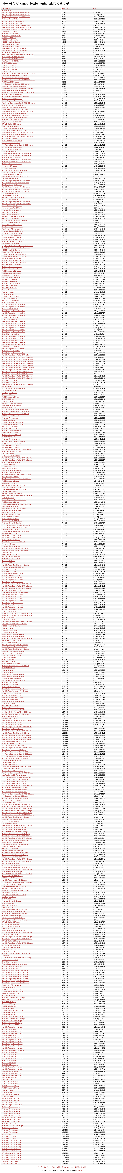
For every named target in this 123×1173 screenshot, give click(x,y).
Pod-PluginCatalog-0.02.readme (12, 185)
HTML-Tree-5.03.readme (9, 382)
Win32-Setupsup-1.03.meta (10, 397)
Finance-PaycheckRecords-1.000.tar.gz (14, 920)
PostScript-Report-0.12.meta (11, 546)
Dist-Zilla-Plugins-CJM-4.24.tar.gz (12, 1037)
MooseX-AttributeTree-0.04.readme (13, 208)
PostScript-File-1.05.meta (10, 34)
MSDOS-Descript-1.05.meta (11, 626)
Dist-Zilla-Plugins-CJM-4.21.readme (13, 325)
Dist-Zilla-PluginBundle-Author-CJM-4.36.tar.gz (17, 937)
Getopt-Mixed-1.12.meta (9, 483)
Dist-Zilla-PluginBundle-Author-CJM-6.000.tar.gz (17, 943)
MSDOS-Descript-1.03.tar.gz (11, 556)
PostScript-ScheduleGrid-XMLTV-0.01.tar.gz (16, 804)
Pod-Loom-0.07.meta (8, 563)
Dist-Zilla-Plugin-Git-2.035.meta (12, 966)
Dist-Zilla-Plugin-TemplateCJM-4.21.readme (16, 191)
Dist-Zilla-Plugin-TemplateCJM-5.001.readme (16, 181)
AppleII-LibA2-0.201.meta (10, 716)
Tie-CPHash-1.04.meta (9, 38)
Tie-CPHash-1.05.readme (10, 195)
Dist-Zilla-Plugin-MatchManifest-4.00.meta (15, 409)
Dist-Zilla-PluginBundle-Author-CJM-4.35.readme (17, 359)
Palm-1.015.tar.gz (7, 1092)
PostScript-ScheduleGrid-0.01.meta (13, 422)
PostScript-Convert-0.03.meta (11, 523)
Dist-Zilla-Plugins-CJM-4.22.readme (13, 311)
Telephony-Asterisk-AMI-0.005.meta (13, 676)
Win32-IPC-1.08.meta (8, 420)
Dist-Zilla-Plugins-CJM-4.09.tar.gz (12, 1042)
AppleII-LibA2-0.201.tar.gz (10, 1084)
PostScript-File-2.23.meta (10, 685)
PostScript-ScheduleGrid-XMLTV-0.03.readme (16, 159)
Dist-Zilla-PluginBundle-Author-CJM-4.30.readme (17, 384)
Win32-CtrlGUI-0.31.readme (11, 445)
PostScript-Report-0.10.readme (12, 174)
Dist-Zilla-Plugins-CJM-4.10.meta (12, 579)
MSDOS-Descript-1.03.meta (11, 42)
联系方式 (60, 1167)
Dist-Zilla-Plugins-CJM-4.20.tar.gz (12, 1027)
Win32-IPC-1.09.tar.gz (9, 1002)
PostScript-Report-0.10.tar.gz (11, 1107)
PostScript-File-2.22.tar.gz (10, 1128)
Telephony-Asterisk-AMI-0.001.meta (13, 636)
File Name (5, 8)
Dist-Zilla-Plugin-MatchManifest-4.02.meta (15, 649)
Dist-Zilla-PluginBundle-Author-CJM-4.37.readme (17, 363)
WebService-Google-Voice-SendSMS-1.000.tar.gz (18, 794)
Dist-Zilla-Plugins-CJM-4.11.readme (13, 349)
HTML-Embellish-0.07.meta (10, 519)
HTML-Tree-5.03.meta (9, 571)
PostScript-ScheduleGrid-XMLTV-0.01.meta (15, 414)
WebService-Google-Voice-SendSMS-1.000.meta (17, 613)
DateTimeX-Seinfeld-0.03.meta (11, 470)
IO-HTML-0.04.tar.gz (8, 903)
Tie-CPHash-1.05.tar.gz (9, 764)
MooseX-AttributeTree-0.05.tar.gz (12, 850)
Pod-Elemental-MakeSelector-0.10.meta (14, 781)
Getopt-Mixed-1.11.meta (9, 466)
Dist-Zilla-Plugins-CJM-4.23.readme (13, 332)
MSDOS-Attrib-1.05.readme (10, 218)
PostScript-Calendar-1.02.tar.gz (12, 1023)
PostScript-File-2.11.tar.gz (10, 1123)
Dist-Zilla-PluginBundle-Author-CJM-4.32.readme (17, 378)
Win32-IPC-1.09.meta (8, 437)
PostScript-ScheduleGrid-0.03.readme (14, 262)
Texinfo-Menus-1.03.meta (10, 554)
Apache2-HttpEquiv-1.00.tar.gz (11, 769)
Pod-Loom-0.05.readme (9, 151)
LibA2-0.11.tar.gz (7, 1079)
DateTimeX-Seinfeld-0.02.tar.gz (12, 863)
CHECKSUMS (6, 1134)
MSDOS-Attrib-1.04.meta (10, 40)
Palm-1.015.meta (7, 672)
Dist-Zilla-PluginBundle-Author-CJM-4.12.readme (17, 372)
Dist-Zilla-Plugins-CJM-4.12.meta (12, 594)
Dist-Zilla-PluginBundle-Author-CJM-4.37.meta (17, 739)
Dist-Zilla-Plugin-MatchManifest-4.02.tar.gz (15, 817)
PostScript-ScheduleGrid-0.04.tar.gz (13, 1016)
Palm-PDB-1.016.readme (10, 302)
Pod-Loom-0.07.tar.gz (8, 1012)
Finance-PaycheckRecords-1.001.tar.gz (14, 964)
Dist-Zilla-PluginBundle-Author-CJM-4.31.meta (17, 584)
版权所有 (79, 1170)
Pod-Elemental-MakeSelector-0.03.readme (15, 96)
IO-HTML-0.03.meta (8, 399)
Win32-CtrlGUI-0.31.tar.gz (10, 1065)
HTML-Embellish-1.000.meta (11, 540)
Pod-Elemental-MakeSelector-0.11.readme (15, 78)
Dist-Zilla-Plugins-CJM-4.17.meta (12, 600)
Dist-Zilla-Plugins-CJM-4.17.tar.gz (12, 1077)
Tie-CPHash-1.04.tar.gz (9, 464)
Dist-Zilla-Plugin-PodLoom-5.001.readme (15, 176)
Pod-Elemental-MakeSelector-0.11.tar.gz (14, 909)
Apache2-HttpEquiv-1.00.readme (12, 105)
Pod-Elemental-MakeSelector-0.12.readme (15, 84)
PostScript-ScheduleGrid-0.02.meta (13, 424)
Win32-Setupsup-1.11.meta (10, 481)
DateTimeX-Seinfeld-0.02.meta (11, 405)
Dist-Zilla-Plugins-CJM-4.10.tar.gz (12, 1048)
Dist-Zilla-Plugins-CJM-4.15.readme (13, 340)
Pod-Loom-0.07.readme (9, 166)
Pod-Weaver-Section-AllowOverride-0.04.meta (16, 525)
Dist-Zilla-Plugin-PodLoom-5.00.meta (13, 542)
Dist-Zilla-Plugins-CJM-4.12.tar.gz (12, 1058)
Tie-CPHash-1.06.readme (10, 178)
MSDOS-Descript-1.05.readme (11, 223)
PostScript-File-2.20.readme (11, 351)
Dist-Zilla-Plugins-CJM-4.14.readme (13, 328)
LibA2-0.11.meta (7, 552)
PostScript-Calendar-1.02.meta (11, 678)
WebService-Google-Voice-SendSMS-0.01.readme (18, 55)
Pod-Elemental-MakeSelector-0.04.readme (15, 115)
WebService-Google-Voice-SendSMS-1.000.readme (18, 73)
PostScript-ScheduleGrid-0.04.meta (13, 573)
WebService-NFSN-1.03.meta (11, 693)
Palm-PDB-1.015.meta (9, 617)
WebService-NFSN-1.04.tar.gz (11, 1000)
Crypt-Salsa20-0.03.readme (10, 44)
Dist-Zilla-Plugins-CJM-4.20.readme (13, 315)
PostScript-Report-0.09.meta (11, 439)
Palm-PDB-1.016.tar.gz (9, 1060)
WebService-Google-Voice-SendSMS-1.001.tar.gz (18, 806)
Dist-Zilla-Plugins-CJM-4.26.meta (12, 722)
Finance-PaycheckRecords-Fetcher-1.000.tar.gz (17, 890)
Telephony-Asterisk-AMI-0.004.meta (13, 674)
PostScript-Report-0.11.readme (11, 237)
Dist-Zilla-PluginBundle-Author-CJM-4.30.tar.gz (17, 836)
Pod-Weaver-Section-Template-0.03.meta (15, 592)
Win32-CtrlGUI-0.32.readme (11, 447)
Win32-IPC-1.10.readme (9, 279)
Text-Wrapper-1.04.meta (9, 468)
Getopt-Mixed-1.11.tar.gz (9, 955)
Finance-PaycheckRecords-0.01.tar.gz (14, 895)
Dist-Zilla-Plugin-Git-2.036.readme (13, 21)
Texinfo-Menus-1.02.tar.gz (10, 949)
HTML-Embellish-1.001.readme (12, 147)
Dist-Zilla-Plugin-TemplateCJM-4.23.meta (15, 691)
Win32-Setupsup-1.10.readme (11, 277)
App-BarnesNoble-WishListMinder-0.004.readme (17, 246)
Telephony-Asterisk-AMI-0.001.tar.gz (13, 819)
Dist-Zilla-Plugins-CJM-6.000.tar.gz (13, 1050)
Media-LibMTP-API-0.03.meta (11, 535)
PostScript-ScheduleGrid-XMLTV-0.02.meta (15, 411)
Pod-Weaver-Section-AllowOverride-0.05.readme (17, 136)
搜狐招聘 (46, 1167)
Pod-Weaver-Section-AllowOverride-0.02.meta (16, 475)
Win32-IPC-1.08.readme (9, 281)
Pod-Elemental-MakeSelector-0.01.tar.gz (15, 787)
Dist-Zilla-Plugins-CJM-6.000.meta (13, 745)
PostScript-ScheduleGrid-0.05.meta (13, 708)
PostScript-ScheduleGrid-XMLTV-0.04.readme (16, 153)
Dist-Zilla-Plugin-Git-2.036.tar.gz (12, 1105)
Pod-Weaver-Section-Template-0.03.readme (16, 17)
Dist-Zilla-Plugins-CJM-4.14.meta (12, 603)
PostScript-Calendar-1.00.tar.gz (12, 1021)
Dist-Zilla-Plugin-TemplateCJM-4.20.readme (16, 202)
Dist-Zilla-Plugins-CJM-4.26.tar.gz (12, 1044)
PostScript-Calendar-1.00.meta (11, 435)
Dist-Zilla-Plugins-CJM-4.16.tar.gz (12, 1075)
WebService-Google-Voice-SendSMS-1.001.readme (18, 80)
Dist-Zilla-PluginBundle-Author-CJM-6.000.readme (18, 367)
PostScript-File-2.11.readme (11, 296)
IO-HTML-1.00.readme (9, 67)
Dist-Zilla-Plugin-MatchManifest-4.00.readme (16, 12)
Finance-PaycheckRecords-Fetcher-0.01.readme (17, 88)
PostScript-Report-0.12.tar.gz (11, 1115)
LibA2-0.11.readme (8, 453)
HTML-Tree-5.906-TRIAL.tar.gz (11, 1153)
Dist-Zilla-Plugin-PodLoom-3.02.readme (14, 117)
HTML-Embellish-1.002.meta (11, 687)
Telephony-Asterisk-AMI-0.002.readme (14, 134)
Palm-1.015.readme (8, 294)
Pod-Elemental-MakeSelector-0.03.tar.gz (15, 832)
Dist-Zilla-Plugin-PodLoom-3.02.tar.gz (14, 750)
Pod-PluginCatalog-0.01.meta (11, 487)
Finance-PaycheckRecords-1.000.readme (15, 109)
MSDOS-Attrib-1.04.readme (10, 300)
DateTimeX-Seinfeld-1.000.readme (13, 57)
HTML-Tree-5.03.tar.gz (9, 1138)
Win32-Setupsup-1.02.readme (11, 271)
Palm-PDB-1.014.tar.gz (9, 1054)
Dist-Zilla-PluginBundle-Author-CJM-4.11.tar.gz (17, 785)
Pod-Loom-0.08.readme (9, 168)
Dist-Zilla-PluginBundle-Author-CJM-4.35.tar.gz (17, 932)
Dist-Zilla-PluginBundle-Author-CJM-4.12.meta (17, 458)
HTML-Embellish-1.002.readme (12, 141)
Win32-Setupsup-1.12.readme (11, 258)
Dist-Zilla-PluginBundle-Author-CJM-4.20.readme (17, 376)
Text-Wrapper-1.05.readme (10, 212)
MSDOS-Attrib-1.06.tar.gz (10, 878)
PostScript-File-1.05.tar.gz (10, 1035)
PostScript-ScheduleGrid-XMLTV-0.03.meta (15, 531)
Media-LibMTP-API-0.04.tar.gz (11, 1121)
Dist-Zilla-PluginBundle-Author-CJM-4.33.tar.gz (17, 861)
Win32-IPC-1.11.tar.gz (9, 1008)
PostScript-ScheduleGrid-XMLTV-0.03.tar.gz (16, 867)
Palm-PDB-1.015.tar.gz (9, 1056)
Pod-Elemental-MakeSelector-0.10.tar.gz (15, 886)
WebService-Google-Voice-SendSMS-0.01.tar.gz (17, 773)
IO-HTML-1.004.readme (9, 69)
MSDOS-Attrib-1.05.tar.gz (10, 848)
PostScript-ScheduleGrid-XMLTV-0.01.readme (16, 155)
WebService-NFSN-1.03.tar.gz (11, 989)
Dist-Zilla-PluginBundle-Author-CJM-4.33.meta (17, 720)
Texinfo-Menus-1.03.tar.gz (10, 960)
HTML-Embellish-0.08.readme (11, 124)
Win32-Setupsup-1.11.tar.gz (10, 1098)
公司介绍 (77, 1167)
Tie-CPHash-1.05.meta (9, 391)
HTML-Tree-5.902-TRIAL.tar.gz (11, 1144)
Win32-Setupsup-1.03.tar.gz (10, 1088)
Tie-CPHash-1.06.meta (9, 491)
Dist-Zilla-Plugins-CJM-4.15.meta (12, 605)
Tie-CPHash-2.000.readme (10, 82)
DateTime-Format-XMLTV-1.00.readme (14, 48)
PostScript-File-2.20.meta (10, 418)
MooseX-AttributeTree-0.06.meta (12, 653)
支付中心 (39, 1167)
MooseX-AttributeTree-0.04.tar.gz (12, 800)
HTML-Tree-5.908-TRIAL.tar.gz (11, 1157)
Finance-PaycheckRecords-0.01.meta (14, 500)
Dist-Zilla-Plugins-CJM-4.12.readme (13, 338)
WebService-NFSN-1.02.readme (12, 241)
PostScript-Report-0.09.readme (12, 164)
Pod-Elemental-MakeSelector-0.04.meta (14, 783)
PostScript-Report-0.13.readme (12, 210)
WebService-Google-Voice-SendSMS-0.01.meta (17, 496)
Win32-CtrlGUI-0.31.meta (10, 533)
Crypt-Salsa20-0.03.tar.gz (10, 1163)
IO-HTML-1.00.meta (8, 498)
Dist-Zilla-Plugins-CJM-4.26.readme (13, 342)
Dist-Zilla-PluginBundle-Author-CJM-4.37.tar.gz (17, 939)
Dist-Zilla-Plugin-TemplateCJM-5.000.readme (16, 204)
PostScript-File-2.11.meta (10, 428)
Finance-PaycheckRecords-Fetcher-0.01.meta (16, 504)
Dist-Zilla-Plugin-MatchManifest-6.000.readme (16, 27)
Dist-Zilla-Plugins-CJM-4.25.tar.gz (12, 1039)
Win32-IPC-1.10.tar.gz (9, 1006)
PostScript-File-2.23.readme (11, 283)
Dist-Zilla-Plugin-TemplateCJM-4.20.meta (15, 550)
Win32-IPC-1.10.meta (8, 661)
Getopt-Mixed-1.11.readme (10, 346)
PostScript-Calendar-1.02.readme (12, 120)
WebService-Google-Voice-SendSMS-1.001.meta (17, 615)
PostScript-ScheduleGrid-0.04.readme (14, 254)
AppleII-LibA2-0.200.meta (10, 699)
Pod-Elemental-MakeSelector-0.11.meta (14, 792)
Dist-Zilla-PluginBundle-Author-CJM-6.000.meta (17, 747)
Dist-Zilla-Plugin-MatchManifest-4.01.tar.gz (15, 798)
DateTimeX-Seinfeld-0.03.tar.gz (12, 871)
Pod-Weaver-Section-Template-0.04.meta (15, 853)
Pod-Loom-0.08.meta (8, 561)
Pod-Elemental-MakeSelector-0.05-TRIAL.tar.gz (17, 874)
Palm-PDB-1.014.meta (9, 611)
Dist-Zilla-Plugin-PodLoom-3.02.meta (13, 388)
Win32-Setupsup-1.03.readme (11, 264)
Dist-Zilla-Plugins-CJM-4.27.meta (12, 724)
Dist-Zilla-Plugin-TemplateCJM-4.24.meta (15, 689)
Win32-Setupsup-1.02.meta (10, 407)
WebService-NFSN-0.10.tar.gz (11, 985)
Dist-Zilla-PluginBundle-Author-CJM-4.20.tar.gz (17, 825)
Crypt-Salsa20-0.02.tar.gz (10, 1161)
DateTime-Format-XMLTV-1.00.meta (13, 485)
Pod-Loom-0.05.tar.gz (8, 995)
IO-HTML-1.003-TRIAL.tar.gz (11, 947)
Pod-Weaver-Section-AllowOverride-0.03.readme (17, 145)
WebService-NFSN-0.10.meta (11, 451)
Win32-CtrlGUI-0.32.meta (10, 706)
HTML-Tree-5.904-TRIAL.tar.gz (11, 1149)
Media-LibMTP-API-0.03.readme (12, 233)
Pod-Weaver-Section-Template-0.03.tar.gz (15, 779)
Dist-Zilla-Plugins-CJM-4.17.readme (13, 321)
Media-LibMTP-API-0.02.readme (12, 206)
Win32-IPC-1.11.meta (8, 668)
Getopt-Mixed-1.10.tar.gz (9, 718)
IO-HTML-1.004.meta (8, 703)
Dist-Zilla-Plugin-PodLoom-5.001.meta (14, 680)
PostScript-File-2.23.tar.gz (10, 1130)
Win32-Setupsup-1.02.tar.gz (10, 1086)
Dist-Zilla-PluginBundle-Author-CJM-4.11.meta (16, 449)
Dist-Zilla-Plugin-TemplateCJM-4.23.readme (16, 189)
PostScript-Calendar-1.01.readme (12, 231)
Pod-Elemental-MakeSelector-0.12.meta (14, 790)
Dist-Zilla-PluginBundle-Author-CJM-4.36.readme (17, 370)
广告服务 (53, 1167)
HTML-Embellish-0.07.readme (11, 157)
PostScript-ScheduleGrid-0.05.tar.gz (13, 1018)
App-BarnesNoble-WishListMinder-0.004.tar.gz (16, 958)
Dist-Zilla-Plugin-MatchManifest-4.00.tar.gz (15, 758)
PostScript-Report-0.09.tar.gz (11, 1111)
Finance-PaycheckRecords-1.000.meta (14, 624)
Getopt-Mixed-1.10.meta (9, 31)
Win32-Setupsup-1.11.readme (11, 273)
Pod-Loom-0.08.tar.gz (8, 1014)
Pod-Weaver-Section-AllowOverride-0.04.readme (17, 132)
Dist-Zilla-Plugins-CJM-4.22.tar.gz (12, 1031)
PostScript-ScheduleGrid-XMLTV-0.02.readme (16, 162)
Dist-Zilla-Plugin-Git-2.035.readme (13, 23)
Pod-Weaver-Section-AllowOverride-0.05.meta (16, 756)
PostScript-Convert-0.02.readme (12, 99)
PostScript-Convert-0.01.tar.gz (11, 760)
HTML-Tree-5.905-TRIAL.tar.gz (11, 1151)
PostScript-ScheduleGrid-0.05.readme (14, 256)
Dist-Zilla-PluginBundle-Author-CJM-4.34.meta (17, 727)
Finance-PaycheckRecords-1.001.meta (14, 647)
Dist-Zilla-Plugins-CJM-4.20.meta (12, 590)
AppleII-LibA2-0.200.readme (11, 462)
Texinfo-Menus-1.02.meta (10, 432)
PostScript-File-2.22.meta (10, 682)
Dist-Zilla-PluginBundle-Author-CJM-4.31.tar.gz (17, 838)
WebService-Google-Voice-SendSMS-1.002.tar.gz (18, 815)
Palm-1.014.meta (7, 628)
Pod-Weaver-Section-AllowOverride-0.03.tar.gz (17, 754)
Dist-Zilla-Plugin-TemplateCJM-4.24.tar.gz (15, 979)
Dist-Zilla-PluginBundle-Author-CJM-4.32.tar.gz (17, 859)
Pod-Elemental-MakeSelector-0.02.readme (15, 130)
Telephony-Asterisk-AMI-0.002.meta (13, 634)
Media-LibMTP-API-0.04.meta (11, 640)
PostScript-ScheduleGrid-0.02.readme (14, 260)
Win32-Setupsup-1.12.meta (10, 502)
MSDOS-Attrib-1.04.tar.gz (10, 630)
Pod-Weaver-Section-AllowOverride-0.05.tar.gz (17, 811)
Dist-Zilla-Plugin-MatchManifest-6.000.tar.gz (16, 840)
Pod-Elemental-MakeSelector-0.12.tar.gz (15, 913)
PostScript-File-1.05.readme (11, 317)
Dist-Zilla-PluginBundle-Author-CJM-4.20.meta (17, 586)
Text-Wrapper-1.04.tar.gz (9, 897)
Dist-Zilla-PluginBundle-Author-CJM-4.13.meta (17, 460)
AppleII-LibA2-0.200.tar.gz (10, 1081)
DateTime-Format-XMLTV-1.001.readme (14, 50)
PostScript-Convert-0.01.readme (12, 19)
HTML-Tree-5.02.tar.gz (9, 1136)
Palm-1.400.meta (7, 670)
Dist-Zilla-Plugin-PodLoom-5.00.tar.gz (14, 829)
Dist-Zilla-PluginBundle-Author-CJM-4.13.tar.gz (17, 813)
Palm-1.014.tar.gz (7, 1090)
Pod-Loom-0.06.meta (8, 544)
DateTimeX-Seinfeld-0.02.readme (12, 61)
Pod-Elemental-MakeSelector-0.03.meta (14, 741)
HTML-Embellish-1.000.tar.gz (11, 926)
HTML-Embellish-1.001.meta (11, 664)
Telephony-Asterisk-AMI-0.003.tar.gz (13, 857)
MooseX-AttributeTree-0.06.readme (13, 197)
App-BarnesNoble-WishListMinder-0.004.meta (16, 712)
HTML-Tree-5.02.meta (9, 569)
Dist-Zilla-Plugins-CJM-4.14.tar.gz (12, 1069)
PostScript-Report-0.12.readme (12, 267)
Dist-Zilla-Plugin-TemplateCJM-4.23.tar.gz (15, 976)
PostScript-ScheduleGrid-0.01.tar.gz (13, 991)
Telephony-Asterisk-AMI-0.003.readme (14, 122)
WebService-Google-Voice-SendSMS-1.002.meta (17, 638)
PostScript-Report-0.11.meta (11, 575)
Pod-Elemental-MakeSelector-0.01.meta (14, 489)
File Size (65, 8)
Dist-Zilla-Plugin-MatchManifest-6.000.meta (15, 733)
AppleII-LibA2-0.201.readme (11, 456)
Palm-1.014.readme (8, 292)
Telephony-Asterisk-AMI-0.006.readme (14, 113)
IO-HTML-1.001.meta (8, 619)
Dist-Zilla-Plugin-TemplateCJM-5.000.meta (15, 710)
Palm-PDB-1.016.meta (9, 657)
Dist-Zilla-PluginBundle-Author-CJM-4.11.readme (17, 355)
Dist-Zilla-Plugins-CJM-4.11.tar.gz (12, 1052)
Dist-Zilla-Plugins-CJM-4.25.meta (12, 729)
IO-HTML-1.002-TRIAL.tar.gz (11, 934)
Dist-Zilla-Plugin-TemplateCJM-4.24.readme (16, 248)
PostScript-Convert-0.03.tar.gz (11, 915)
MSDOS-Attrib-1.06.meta (10, 643)
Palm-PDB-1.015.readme (10, 298)
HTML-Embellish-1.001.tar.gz (11, 941)
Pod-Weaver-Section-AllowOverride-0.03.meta (16, 479)
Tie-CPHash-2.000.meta (9, 632)
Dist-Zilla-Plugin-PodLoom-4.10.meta (13, 441)
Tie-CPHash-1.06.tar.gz (9, 762)
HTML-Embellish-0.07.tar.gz (11, 922)
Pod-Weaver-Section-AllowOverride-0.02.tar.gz (17, 752)
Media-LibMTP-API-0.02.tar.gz (11, 1117)
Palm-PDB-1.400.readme (10, 309)
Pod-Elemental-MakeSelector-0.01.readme (15, 52)
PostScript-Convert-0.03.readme (12, 94)
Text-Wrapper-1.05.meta (9, 512)
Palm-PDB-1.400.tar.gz (9, 1063)
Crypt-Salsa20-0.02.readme (10, 46)
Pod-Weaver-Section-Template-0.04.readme (16, 29)
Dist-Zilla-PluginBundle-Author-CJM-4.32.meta (17, 731)
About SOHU (68, 1167)
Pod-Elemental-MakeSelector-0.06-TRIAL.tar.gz (17, 882)
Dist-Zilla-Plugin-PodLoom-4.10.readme (14, 220)
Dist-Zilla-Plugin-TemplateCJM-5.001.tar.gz (15, 983)
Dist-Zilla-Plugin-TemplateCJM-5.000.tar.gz (15, 981)
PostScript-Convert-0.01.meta (11, 36)
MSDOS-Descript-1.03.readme (11, 250)
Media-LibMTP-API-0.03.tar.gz (11, 1119)
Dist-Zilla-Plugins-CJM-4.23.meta (12, 697)
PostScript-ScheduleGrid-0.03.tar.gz (13, 1010)
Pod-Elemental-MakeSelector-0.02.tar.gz (15, 796)
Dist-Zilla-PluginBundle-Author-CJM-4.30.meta (17, 588)
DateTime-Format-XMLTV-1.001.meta (14, 508)
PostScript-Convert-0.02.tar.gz (11, 901)
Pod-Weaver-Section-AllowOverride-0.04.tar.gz (17, 777)
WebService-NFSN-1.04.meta (11, 743)
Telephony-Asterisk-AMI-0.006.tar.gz (13, 930)
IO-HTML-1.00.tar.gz (8, 907)
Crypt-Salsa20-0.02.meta (10, 506)
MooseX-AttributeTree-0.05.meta (12, 493)
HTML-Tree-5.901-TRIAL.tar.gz (11, 1142)
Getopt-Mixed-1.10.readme (10, 275)
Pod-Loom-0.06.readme (9, 138)
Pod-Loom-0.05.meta (8, 395)
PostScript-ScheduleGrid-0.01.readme (14, 239)
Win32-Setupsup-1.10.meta (10, 477)
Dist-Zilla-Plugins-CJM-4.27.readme (13, 304)
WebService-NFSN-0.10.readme (12, 252)
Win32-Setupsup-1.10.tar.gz (10, 1094)
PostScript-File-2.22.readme (11, 269)
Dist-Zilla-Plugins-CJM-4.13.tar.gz (12, 1067)
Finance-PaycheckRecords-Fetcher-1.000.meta (17, 622)
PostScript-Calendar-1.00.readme (12, 128)
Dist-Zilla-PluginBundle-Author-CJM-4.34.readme (17, 374)
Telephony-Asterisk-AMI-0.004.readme (14, 90)
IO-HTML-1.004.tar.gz (8, 951)
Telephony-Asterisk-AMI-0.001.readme (14, 86)
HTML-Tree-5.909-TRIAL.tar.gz (11, 1159)
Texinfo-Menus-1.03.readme (11, 126)
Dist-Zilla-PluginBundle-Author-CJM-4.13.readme (17, 357)
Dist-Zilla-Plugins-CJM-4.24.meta (12, 695)
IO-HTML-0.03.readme (9, 65)
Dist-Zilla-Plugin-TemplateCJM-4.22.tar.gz (15, 974)
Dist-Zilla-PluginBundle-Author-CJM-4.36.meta (17, 735)
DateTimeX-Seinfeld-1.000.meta (12, 521)
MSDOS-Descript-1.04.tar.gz (11, 821)
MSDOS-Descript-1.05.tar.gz (11, 865)
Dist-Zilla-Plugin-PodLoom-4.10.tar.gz (14, 827)
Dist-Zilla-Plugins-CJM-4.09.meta (12, 577)
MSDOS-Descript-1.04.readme (11, 235)
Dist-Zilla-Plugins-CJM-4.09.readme (13, 313)
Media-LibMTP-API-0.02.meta (11, 538)
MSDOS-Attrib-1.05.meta (10, 426)
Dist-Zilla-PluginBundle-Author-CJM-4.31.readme (17, 365)
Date (94, 8)
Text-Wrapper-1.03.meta (9, 393)
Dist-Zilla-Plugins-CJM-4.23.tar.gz (12, 1033)
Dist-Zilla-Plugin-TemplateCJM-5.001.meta (15, 714)
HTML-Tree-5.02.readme (9, 380)
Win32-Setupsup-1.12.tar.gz (10, 1100)
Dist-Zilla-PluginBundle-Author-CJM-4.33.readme (17, 361)
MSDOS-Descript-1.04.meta (11, 416)
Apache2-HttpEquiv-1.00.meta (11, 510)
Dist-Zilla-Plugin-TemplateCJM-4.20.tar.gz (15, 970)
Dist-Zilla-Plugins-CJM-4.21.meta (12, 607)
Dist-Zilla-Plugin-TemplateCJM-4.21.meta (15, 548)
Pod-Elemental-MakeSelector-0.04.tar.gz (15, 855)
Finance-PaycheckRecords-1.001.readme (15, 101)
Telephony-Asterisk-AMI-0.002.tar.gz (13, 842)
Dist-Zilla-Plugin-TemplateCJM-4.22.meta (15, 645)
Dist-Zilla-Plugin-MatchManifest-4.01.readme (16, 15)
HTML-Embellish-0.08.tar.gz (11, 924)
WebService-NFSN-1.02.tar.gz (11, 993)
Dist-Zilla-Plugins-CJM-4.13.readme (13, 353)
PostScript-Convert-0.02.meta (11, 472)
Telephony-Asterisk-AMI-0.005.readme (14, 107)
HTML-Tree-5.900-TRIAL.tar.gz (11, 1140)
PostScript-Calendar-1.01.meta (11, 430)
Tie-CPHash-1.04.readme (10, 193)
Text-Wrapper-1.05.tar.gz (9, 905)
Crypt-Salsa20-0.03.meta (10, 529)
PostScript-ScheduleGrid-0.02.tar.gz (13, 997)
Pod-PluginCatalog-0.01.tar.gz (11, 846)
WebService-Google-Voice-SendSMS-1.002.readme (18, 103)
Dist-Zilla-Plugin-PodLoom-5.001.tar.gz (14, 880)
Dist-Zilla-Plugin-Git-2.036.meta (12, 968)
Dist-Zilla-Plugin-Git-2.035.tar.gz (12, 1102)
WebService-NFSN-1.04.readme (12, 227)
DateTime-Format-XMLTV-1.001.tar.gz (14, 775)
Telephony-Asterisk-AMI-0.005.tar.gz (13, 918)
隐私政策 (84, 1167)
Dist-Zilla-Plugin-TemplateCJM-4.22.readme (16, 187)
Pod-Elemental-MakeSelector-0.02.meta (14, 527)
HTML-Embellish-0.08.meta (10, 517)
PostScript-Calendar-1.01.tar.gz (12, 1025)
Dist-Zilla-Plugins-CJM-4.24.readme (13, 336)
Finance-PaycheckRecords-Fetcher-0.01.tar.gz (16, 766)
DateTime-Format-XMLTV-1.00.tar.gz (13, 771)
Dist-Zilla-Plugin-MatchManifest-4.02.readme (16, 25)
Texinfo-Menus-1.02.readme (11, 143)
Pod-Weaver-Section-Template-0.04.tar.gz (15, 844)
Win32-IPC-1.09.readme (9, 288)
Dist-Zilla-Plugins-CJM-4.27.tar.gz (12, 1046)
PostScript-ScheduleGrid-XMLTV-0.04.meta (15, 666)
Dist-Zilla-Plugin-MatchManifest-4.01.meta (15, 565)
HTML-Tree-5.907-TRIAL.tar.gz (11, 1155)
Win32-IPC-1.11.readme (9, 285)
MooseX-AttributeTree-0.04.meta (12, 403)
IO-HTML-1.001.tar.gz (8, 928)
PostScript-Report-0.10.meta (11, 514)
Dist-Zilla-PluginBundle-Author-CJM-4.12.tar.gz (17, 808)
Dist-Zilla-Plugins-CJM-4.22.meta (12, 609)
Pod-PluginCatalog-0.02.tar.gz (11, 884)
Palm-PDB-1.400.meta (9, 659)
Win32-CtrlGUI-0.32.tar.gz (10, 1071)
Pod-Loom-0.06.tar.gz (8, 1004)
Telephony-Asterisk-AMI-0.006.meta (13, 701)
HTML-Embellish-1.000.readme (12, 149)
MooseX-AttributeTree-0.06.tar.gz (12, 888)
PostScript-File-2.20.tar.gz (10, 1132)
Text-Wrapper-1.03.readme (10, 243)
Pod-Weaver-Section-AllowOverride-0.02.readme (17, 111)
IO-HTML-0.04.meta (8, 401)
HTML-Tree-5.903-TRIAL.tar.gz (11, 1147)
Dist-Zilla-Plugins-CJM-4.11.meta (12, 582)
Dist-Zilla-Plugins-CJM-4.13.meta (12, 596)
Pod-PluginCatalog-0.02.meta (11, 655)
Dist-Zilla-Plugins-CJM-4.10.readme (13, 330)
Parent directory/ (7, 10)
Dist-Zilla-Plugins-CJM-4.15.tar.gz (12, 1073)
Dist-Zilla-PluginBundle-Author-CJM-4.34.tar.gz (17, 869)
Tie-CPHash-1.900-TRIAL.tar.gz (12, 802)
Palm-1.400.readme (8, 290)
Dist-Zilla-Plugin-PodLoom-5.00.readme (14, 170)
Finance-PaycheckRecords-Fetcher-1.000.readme (18, 92)
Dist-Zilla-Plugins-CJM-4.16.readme (13, 323)
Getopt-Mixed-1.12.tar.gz (9, 962)
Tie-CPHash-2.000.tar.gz (9, 823)
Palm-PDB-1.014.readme (10, 319)
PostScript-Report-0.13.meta (11, 559)
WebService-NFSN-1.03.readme (12, 229)
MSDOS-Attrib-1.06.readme (10, 199)
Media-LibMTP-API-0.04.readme (12, 225)
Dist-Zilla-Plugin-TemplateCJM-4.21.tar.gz (15, 972)
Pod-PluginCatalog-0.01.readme (12, 172)
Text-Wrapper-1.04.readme (10, 214)
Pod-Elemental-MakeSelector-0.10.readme (15, 183)
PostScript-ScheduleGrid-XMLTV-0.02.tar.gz (16, 834)
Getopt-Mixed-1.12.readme (10, 334)
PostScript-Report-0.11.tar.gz (11, 1113)
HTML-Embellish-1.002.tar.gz (11, 945)
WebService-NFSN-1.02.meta (11, 443)
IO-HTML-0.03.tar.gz (8, 899)
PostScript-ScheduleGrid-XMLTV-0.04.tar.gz (16, 953)
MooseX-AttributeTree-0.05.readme (13, 216)
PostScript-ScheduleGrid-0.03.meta (13, 567)
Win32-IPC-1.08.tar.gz (9, 987)
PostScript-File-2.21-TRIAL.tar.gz (12, 1126)
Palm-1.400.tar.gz (7, 1096)
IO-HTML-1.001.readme (9, 63)
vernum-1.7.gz (6, 386)
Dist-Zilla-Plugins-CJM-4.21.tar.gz (12, 1029)
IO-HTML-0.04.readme (9, 71)
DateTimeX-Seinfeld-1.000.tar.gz (12, 876)
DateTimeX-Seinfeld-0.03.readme (12, 59)
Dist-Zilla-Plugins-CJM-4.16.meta (12, 598)
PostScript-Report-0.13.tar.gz (11, 1109)
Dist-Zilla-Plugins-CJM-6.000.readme (13, 344)
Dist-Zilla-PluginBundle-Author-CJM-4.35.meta (17, 737)
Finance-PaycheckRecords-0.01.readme (15, 75)
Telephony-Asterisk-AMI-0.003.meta (13, 651)
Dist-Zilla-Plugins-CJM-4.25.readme (13, 306)
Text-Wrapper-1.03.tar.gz (9, 892)
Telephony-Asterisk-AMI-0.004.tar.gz (13, 911)
